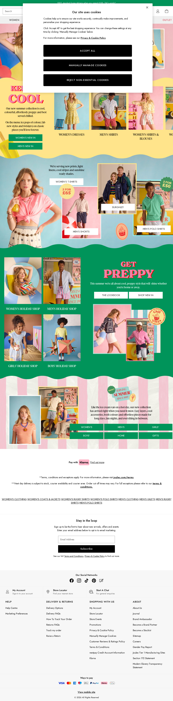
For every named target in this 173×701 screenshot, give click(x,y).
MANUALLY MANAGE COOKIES (87, 65)
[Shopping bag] (166, 11)
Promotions (95, 624)
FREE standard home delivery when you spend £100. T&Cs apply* (86, 3)
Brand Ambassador (142, 619)
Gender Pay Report (142, 647)
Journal (136, 613)
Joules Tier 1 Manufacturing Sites (149, 652)
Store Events (96, 619)
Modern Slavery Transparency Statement (147, 665)
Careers (137, 641)
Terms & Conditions (99, 647)
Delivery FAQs (53, 613)
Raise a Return (53, 636)
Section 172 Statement (144, 658)
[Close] (147, 7)
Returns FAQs (53, 624)
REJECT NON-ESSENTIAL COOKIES (88, 80)
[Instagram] (79, 580)
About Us (137, 608)
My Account (95, 608)
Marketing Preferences (16, 613)
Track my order (53, 630)
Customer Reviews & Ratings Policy (107, 641)
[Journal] (101, 580)
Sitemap (137, 636)
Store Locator (96, 613)
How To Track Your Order (59, 619)
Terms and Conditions (73, 556)
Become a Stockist (142, 630)
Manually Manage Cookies (103, 636)
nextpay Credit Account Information (107, 652)
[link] (158, 11)
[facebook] (71, 580)
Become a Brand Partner (145, 624)
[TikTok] (86, 580)
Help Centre (11, 608)
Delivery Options (54, 608)
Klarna (93, 658)
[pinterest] (94, 580)
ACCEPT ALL (87, 50)
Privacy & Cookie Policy (95, 556)
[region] (88, 48)
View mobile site (86, 692)
